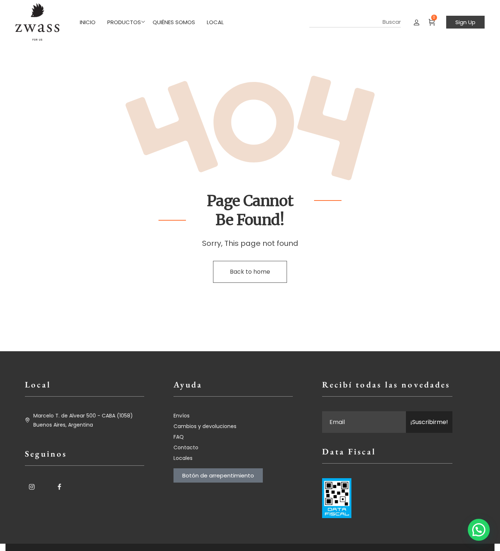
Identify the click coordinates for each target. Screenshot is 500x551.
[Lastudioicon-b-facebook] (59, 487)
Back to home (250, 271)
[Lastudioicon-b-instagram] (31, 487)
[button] (479, 530)
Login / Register (416, 21)
